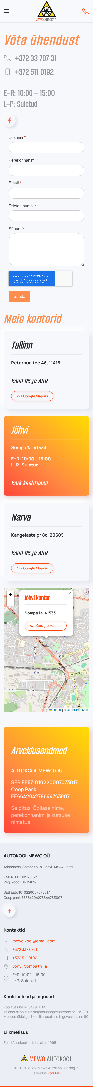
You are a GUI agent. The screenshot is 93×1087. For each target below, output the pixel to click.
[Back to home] (46, 11)
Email (15, 183)
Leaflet (57, 709)
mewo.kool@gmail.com (34, 941)
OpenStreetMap (77, 709)
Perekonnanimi (23, 160)
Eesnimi (17, 137)
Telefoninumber (22, 206)
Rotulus (53, 1073)
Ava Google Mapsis (32, 396)
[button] (6, 11)
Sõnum (16, 228)
